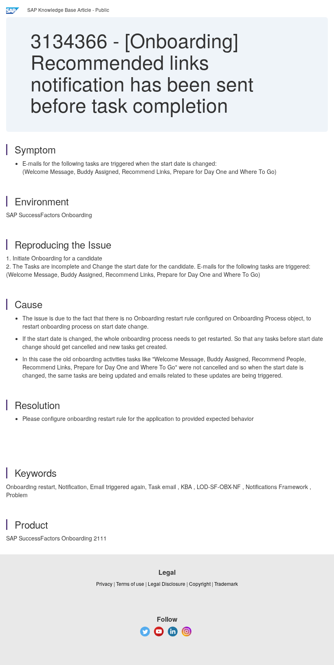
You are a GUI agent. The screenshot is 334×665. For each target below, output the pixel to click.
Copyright (200, 583)
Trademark (226, 583)
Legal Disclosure (166, 583)
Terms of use (130, 583)
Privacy (104, 583)
